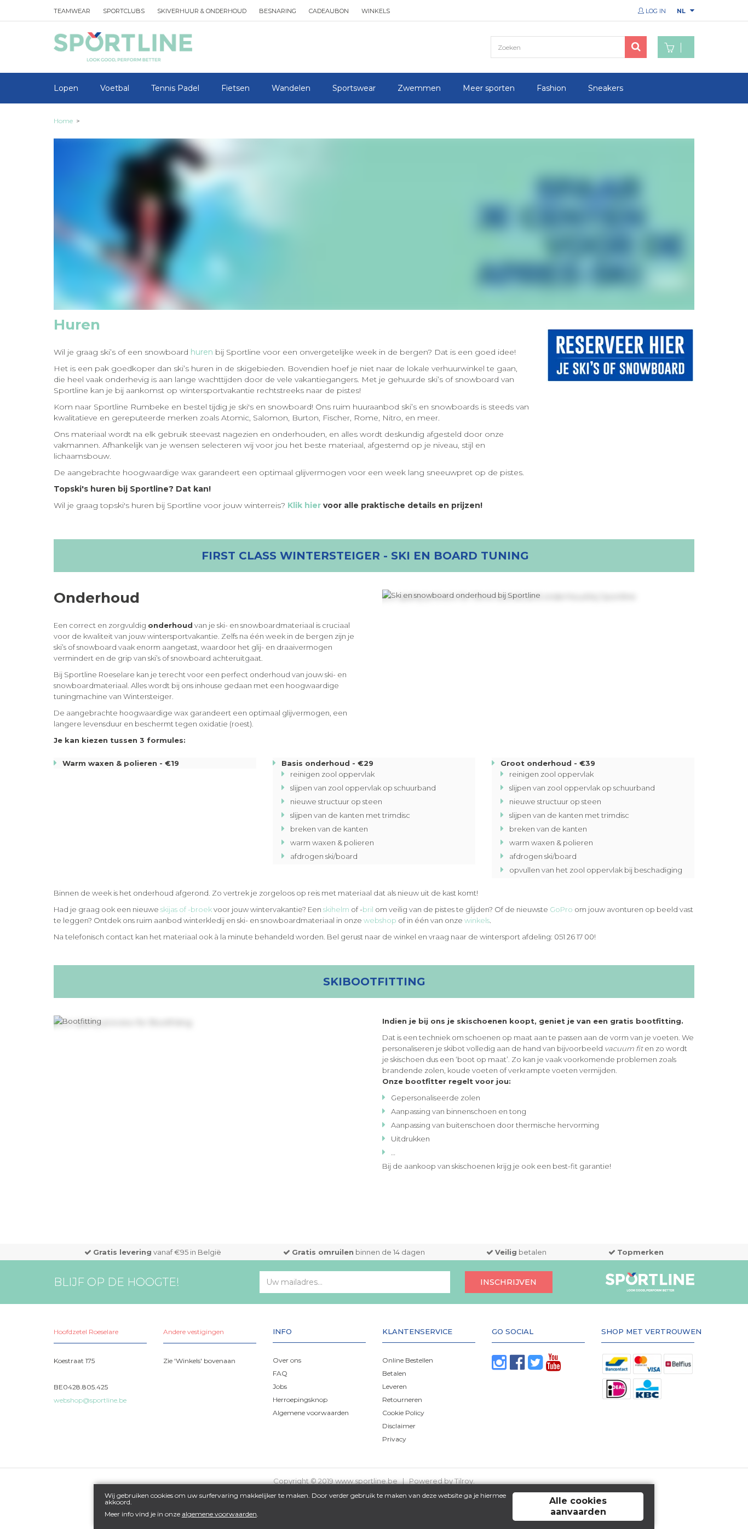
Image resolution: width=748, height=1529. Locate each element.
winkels (477, 920)
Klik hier (304, 505)
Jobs (280, 1386)
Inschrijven (508, 1282)
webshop (380, 920)
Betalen (394, 1373)
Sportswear (354, 88)
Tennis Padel (175, 88)
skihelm (336, 909)
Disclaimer (399, 1426)
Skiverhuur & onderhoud (201, 11)
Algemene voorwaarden (311, 1413)
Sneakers (605, 88)
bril (368, 909)
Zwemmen (419, 88)
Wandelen (291, 88)
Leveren (394, 1386)
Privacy (394, 1439)
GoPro (561, 909)
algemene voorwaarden (219, 1514)
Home (63, 121)
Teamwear (72, 11)
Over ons (287, 1360)
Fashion (551, 88)
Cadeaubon (329, 11)
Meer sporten (489, 88)
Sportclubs (124, 11)
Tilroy (463, 1480)
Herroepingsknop (300, 1399)
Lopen (66, 88)
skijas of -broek (186, 909)
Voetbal (114, 88)
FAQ (280, 1373)
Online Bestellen (407, 1360)
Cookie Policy (403, 1413)
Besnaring (277, 11)
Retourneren (402, 1399)
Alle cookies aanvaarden (578, 1506)
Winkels (375, 11)
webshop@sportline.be (90, 1400)
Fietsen (235, 88)
